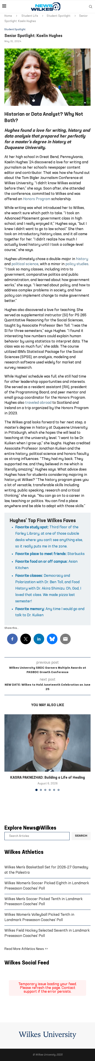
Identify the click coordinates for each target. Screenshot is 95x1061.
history (82, 259)
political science (24, 264)
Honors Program (36, 199)
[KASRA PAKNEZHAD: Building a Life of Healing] (47, 743)
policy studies (76, 264)
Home (8, 16)
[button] (8, 752)
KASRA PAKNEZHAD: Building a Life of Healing (47, 778)
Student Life (29, 16)
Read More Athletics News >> (26, 949)
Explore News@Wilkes (30, 828)
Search (81, 836)
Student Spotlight (58, 16)
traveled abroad (38, 403)
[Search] (90, 6)
